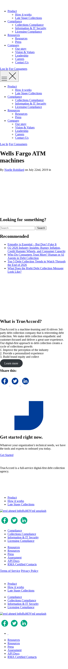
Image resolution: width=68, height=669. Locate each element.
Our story (20, 48)
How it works (23, 14)
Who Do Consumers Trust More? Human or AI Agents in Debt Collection (36, 256)
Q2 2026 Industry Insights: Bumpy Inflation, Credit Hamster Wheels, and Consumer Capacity (37, 249)
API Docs (13, 561)
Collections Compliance (29, 24)
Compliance (15, 21)
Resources (14, 35)
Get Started (6, 455)
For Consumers (18, 68)
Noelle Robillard (14, 169)
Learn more (11, 363)
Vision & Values (25, 52)
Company (13, 45)
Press (18, 41)
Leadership (21, 55)
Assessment (15, 557)
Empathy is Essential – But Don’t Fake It (32, 244)
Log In (4, 68)
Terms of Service (10, 570)
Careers (19, 59)
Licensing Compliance (28, 31)
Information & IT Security (30, 28)
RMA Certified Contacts (22, 564)
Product (12, 11)
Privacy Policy (29, 570)
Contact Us (22, 62)
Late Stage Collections (28, 18)
